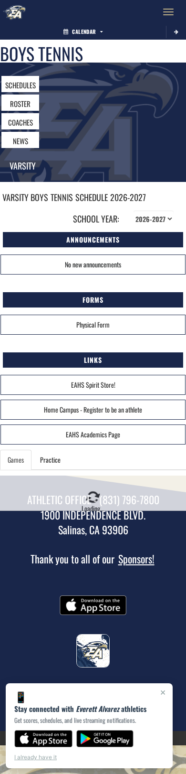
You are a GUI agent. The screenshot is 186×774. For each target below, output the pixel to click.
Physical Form (93, 324)
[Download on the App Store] (43, 738)
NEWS (20, 141)
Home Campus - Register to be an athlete (93, 409)
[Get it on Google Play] (105, 738)
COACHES (20, 122)
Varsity (23, 165)
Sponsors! (136, 558)
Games (16, 460)
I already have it (35, 757)
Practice (50, 460)
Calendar (84, 31)
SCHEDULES (20, 85)
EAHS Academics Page (93, 434)
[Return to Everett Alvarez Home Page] (14, 12)
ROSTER (20, 103)
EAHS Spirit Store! (93, 385)
